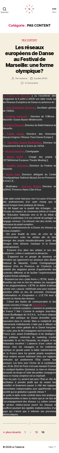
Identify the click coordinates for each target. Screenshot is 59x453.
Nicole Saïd (13, 174)
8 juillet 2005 (40, 78)
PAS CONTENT (29, 40)
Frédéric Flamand (14, 125)
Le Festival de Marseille (16, 96)
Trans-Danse (39, 305)
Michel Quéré (15, 157)
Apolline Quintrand (17, 165)
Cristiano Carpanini (16, 116)
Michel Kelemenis (14, 151)
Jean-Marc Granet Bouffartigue (24, 142)
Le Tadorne (18, 447)
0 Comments (31, 83)
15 (36, 432)
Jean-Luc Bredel (30, 186)
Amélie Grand (15, 134)
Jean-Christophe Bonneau (20, 107)
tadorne (23, 78)
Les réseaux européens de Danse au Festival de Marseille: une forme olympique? (29, 59)
